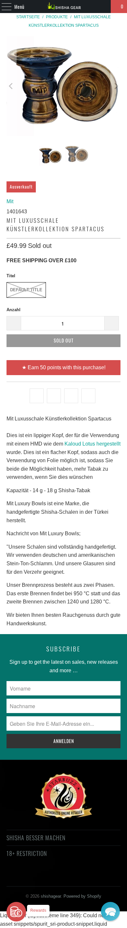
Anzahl (14, 309)
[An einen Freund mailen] (88, 395)
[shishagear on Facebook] (34, 877)
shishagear (51, 896)
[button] (110, 911)
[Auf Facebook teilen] (54, 395)
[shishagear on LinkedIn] (92, 877)
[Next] (115, 86)
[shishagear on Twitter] (22, 877)
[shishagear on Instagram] (69, 877)
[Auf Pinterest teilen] (71, 395)
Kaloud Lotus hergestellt (92, 444)
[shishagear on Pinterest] (57, 877)
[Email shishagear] (104, 877)
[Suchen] (103, 6)
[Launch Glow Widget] (16, 911)
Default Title (26, 289)
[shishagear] (63, 6)
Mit (10, 201)
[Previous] (11, 86)
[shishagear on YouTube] (46, 877)
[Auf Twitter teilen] (37, 395)
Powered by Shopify (82, 896)
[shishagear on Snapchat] (81, 877)
